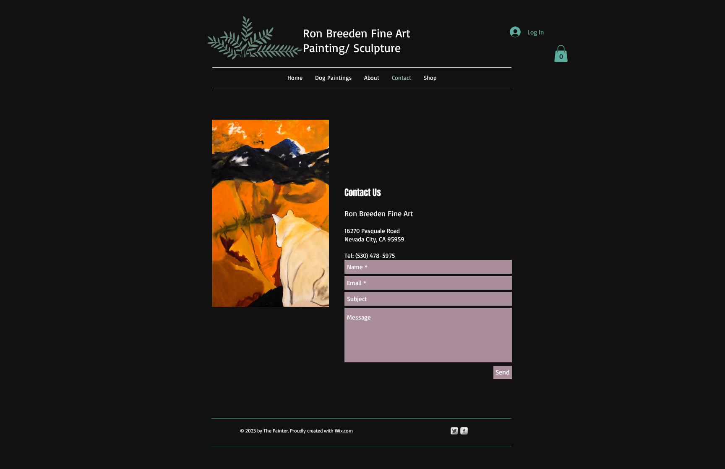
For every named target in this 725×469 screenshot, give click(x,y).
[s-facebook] (464, 431)
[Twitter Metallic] (454, 431)
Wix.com (344, 430)
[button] (561, 53)
